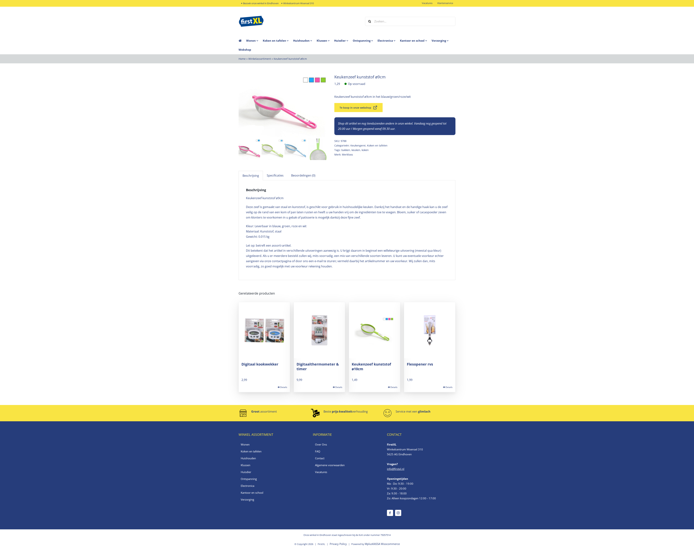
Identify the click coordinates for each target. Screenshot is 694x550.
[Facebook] (390, 513)
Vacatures (321, 472)
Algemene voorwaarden (330, 465)
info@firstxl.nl (395, 469)
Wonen (245, 444)
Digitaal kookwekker (259, 364)
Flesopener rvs (420, 364)
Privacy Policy (338, 544)
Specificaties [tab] (275, 175)
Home (242, 58)
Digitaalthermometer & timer (318, 366)
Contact (319, 458)
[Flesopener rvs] (429, 330)
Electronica (247, 486)
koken (365, 150)
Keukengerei (358, 145)
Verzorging (247, 499)
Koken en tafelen (377, 145)
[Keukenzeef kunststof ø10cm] (374, 330)
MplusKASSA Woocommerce (382, 544)
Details (283, 387)
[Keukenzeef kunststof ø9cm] (284, 105)
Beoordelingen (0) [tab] (303, 175)
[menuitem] (254, 40)
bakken (345, 150)
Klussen (245, 465)
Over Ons (321, 444)
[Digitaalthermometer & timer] (319, 330)
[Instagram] (398, 513)
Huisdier (246, 472)
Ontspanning (249, 479)
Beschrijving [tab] (251, 176)
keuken (356, 150)
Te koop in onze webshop (355, 107)
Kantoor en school (252, 492)
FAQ (317, 451)
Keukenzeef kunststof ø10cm (371, 366)
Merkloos (347, 154)
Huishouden (248, 458)
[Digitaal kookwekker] (264, 330)
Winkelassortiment (259, 58)
